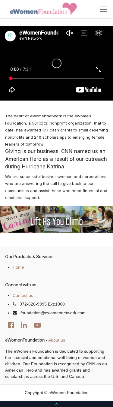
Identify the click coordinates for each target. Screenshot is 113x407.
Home (18, 267)
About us (56, 340)
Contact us (23, 295)
